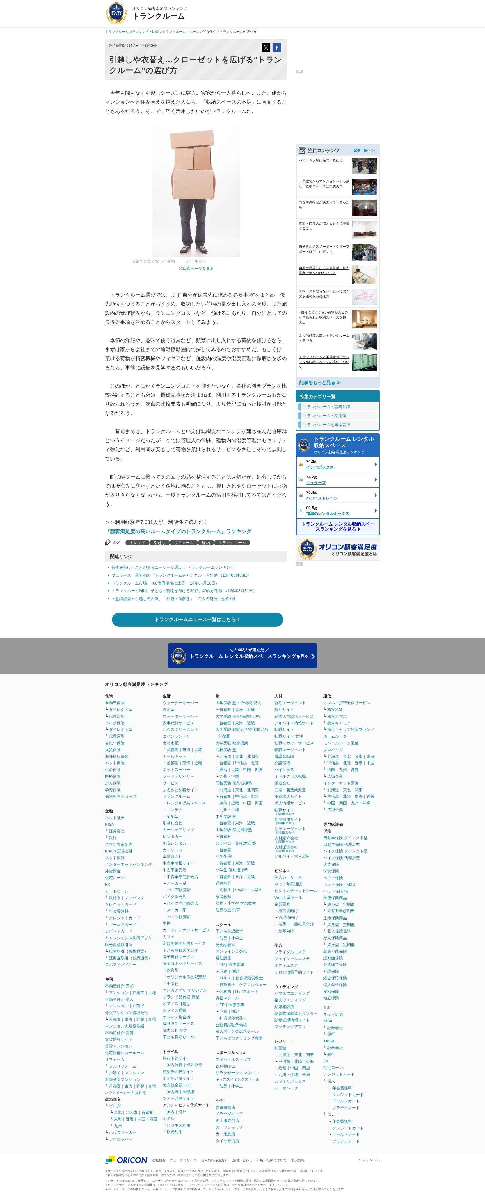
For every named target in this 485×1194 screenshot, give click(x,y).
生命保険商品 (335, 918)
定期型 (349, 904)
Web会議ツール (288, 897)
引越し (160, 542)
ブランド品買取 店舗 (181, 997)
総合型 (173, 970)
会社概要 (159, 1160)
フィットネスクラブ (233, 1059)
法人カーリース (288, 877)
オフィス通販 (174, 1010)
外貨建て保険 (335, 964)
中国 (370, 763)
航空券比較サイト (178, 1071)
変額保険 (331, 991)
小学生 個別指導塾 (232, 870)
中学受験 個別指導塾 (234, 829)
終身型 (333, 904)
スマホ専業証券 (118, 844)
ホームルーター (337, 736)
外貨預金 (113, 871)
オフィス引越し (176, 1003)
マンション (119, 992)
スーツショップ (229, 1127)
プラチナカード (346, 1108)
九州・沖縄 (229, 776)
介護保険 (331, 971)
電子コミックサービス (182, 963)
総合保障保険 (335, 978)
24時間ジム (226, 1066)
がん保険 (113, 783)
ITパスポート (246, 991)
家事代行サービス (178, 723)
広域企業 (335, 776)
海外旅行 (194, 1065)
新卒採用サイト (288, 821)
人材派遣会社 (286, 848)
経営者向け (288, 910)
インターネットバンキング (128, 864)
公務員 (225, 991)
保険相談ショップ (120, 796)
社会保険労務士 (249, 978)
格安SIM (334, 709)
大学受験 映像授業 (232, 743)
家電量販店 (225, 1107)
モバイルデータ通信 (341, 743)
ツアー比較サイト (178, 1098)
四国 (331, 769)
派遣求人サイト (288, 796)
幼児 (223, 938)
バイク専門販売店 (182, 903)
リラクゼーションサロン (237, 1072)
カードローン (117, 891)
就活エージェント (290, 703)
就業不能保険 (335, 951)
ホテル (169, 1118)
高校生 (225, 890)
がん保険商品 (335, 938)
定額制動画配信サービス (184, 943)
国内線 (173, 1092)
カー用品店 (225, 1134)
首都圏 (115, 1019)
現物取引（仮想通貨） (128, 951)
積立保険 (331, 998)
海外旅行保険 (117, 756)
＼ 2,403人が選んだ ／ (249, 653)
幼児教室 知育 (228, 910)
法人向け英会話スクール (237, 1031)
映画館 (280, 1048)
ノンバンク (134, 897)
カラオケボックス (290, 1081)
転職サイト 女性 (288, 736)
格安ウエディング (290, 1000)
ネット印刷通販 (288, 884)
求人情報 (298, 1160)
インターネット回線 (341, 783)
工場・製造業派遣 (290, 790)
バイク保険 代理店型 (341, 858)
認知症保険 (333, 958)
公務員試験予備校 (231, 1025)
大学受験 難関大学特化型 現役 (242, 729)
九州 (152, 1019)
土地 (152, 992)
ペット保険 (115, 763)
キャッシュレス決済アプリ (128, 938)
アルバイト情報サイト (294, 723)
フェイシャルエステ (292, 958)
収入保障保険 (339, 931)
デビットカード (118, 931)
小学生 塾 (224, 856)
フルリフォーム (122, 1066)
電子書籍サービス (178, 956)
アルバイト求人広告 (292, 856)
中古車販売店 (174, 870)
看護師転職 (284, 756)
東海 (128, 1019)
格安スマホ (337, 716)
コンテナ (174, 810)
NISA (109, 824)
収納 (206, 542)
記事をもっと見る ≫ (320, 382)
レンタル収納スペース (186, 803)
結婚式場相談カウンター (296, 1013)
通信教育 (223, 883)
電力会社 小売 (175, 1030)
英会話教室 (225, 944)
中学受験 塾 (226, 816)
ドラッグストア (229, 1113)
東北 (118, 1112)
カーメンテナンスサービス (186, 930)
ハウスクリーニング (180, 729)
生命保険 (113, 769)
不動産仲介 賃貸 (119, 1033)
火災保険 (113, 749)
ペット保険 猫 (335, 891)
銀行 (113, 837)
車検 (167, 923)
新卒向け (286, 931)
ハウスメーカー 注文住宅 (125, 1093)
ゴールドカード (122, 924)
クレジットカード (120, 904)
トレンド (137, 542)
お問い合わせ (242, 1160)
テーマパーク (286, 1088)
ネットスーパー (176, 769)
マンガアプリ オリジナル (185, 990)
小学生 (257, 890)
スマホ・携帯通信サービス (346, 703)
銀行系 (115, 897)
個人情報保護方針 (214, 1160)
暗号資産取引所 (118, 944)
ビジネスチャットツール (296, 890)
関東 (310, 1054)
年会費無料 (119, 911)
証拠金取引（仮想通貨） (130, 958)
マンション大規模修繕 (124, 1026)
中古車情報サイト (178, 863)
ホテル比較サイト (178, 1078)
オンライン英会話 (231, 951)
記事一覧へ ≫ (364, 150)
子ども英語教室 (229, 931)
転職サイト (284, 729)
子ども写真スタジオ (180, 950)
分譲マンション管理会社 (126, 1012)
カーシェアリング (178, 829)
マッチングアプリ (290, 1026)
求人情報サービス (290, 803)
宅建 (223, 971)
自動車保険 (115, 703)
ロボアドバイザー (120, 964)
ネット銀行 (115, 858)
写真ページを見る (198, 268)
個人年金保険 (335, 985)
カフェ (169, 936)
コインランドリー (178, 736)
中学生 (241, 890)
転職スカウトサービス (294, 743)
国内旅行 (174, 1065)
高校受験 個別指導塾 (234, 783)
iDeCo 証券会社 (119, 851)
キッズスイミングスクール (237, 1079)
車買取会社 (172, 856)
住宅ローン (115, 877)
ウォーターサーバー (180, 703)
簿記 (235, 971)
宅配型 (173, 816)
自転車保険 (115, 743)
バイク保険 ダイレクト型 (345, 851)
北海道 (225, 756)
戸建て (138, 992)
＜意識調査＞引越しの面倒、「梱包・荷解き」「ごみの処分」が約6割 (173, 598)
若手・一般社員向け (296, 924)
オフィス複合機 (176, 1017)
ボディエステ (286, 965)
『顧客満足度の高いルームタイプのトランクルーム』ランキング (178, 531)
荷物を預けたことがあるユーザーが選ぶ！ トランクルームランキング (172, 567)
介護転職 (282, 763)
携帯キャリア (339, 723)
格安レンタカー (176, 843)
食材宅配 (171, 743)
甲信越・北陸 (247, 763)
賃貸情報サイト (118, 1039)
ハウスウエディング (292, 993)
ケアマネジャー (253, 985)
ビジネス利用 (178, 1125)
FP (222, 964)
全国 (306, 1074)
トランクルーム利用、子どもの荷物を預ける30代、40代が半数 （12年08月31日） (184, 590)
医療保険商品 (335, 897)
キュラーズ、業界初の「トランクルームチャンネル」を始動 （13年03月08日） (181, 575)
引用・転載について (272, 1160)
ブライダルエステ (290, 952)
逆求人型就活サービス (294, 716)
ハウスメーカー (122, 1132)
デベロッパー (120, 1139)
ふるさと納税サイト (180, 790)
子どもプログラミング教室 (239, 1038)
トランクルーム (232, 542)
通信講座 (223, 958)
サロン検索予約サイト (294, 972)
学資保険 (113, 790)
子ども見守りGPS (179, 1037)
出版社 (173, 983)
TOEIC (225, 978)
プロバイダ (333, 749)
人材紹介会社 (286, 839)
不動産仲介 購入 (119, 999)
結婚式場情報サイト (292, 1020)
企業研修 (282, 904)
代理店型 (117, 716)
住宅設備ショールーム (124, 1052)
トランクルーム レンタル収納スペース (344, 445)
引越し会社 (172, 823)
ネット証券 (115, 817)
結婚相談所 (284, 1006)
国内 (171, 1111)
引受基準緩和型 (341, 911)
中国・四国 (147, 1119)
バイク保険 (115, 723)
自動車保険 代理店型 (341, 844)
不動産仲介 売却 (119, 986)
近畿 (140, 1019)
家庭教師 (223, 896)
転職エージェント (290, 749)
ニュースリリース (183, 1160)
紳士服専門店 (227, 1120)
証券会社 (117, 831)
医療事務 (236, 964)
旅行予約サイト (176, 1058)
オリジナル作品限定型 (186, 977)
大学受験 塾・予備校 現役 (238, 703)
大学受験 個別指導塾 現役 (238, 716)
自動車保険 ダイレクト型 (345, 837)
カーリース (172, 850)
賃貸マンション (118, 1046)
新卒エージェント (290, 830)
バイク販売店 (174, 896)
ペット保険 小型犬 (339, 884)
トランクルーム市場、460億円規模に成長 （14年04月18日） (165, 583)
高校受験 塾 (226, 749)
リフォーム (184, 542)
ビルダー (117, 1106)
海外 (182, 1111)
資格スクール (227, 998)
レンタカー (172, 836)
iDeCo (328, 1041)
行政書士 (227, 985)
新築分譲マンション (122, 1079)
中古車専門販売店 (182, 876)
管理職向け (288, 917)
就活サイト (284, 709)
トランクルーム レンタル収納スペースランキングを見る (337, 526)
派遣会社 (282, 783)
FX (107, 884)
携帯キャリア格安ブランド (350, 729)
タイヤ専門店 (227, 1140)
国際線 (188, 1092)
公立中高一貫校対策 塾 (236, 843)
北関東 (132, 1112)
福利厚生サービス (178, 1023)
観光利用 (174, 1131)
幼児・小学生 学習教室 (236, 903)
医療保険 (113, 776)
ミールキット (174, 756)
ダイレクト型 (120, 709)
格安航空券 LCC (177, 1085)
